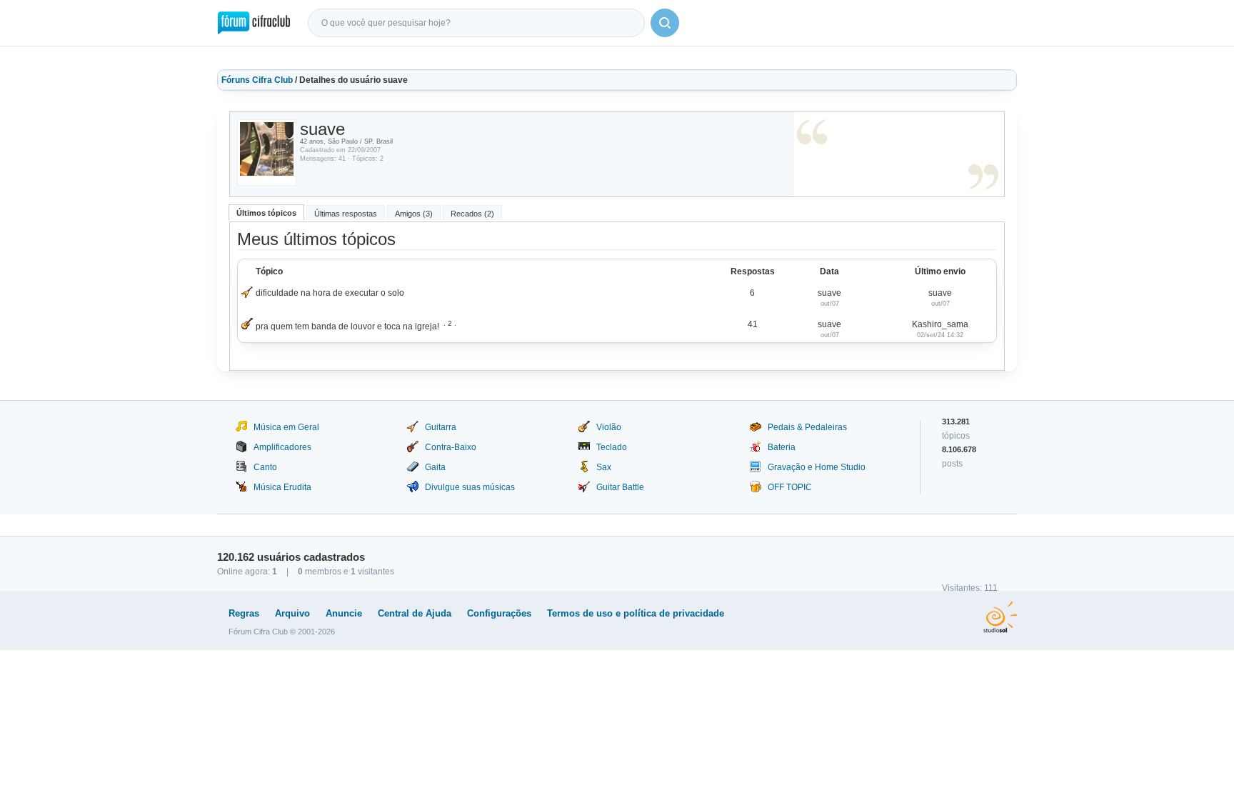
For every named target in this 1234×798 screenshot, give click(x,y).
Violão (608, 427)
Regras (244, 613)
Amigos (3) (414, 213)
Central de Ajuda (414, 613)
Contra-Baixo (450, 447)
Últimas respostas (345, 213)
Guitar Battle (620, 487)
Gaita (435, 467)
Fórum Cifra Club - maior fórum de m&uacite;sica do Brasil (254, 22)
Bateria (782, 447)
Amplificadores (282, 447)
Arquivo (292, 613)
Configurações (499, 613)
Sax (603, 467)
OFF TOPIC (790, 487)
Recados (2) (472, 213)
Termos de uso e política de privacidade (635, 613)
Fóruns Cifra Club (257, 80)
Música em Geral (286, 427)
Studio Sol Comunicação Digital (1000, 617)
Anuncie (344, 613)
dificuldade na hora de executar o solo (330, 293)
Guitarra (440, 427)
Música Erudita (282, 487)
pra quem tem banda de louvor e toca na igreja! (347, 326)
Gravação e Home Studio (817, 467)
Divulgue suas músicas (470, 487)
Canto (265, 467)
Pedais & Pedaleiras (807, 427)
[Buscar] (665, 23)
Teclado (611, 447)
